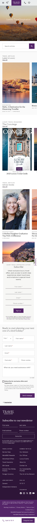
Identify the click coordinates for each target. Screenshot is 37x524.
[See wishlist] (29, 3)
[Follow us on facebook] (21, 493)
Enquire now (28, 521)
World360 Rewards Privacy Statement (24, 514)
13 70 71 (25, 3)
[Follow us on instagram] (24, 493)
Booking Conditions (9, 507)
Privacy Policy (27, 319)
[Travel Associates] (16, 3)
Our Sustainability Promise (25, 470)
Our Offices (23, 455)
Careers (4, 483)
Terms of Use (26, 440)
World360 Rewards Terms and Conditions (22, 512)
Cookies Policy (29, 510)
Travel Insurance (7, 462)
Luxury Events (24, 459)
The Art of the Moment (27, 474)
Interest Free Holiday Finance (9, 470)
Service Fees (6, 452)
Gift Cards (5, 465)
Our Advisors (24, 452)
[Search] (7, 3)
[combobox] (18, 46)
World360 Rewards (8, 455)
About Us (23, 462)
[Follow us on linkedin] (30, 493)
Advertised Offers (8, 459)
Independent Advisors (9, 487)
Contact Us (23, 465)
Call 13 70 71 (9, 521)
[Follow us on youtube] (33, 493)
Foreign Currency (8, 474)
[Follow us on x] (27, 493)
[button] (32, 46)
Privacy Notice (21, 507)
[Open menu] (3, 3)
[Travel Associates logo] (8, 415)
